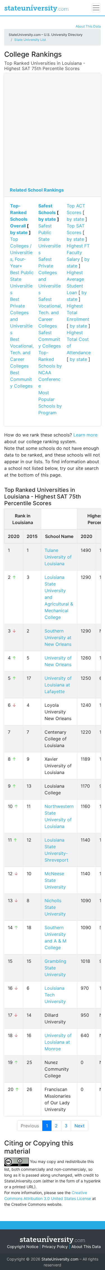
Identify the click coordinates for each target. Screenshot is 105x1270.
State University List (30, 40)
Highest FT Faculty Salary (78, 252)
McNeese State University (55, 880)
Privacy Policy (55, 1246)
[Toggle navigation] (96, 7)
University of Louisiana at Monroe (58, 1042)
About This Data (88, 26)
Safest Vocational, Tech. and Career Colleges (50, 312)
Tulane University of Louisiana (58, 556)
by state (19, 232)
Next (79, 1125)
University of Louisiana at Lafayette (58, 684)
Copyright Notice (22, 1246)
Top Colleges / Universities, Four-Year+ (21, 252)
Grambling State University (55, 967)
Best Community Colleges (21, 379)
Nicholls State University (55, 907)
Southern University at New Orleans (58, 637)
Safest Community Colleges (49, 339)
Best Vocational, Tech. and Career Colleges (22, 352)
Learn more (85, 435)
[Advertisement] (52, 132)
